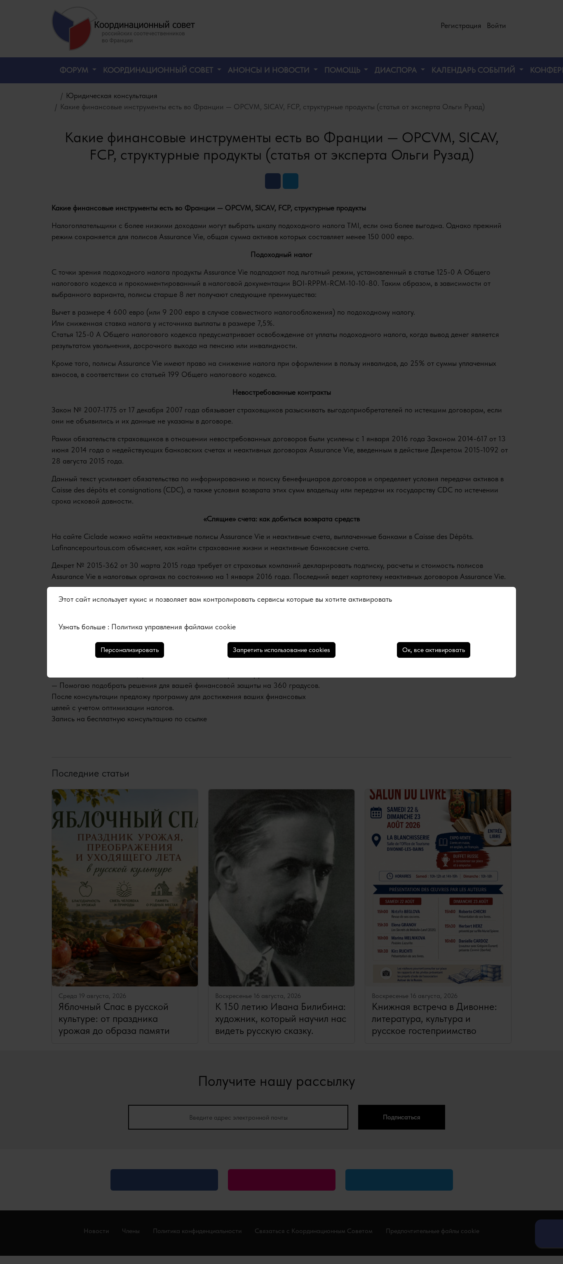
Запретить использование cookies (281, 650)
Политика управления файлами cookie (173, 626)
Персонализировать (130, 650)
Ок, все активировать (433, 650)
